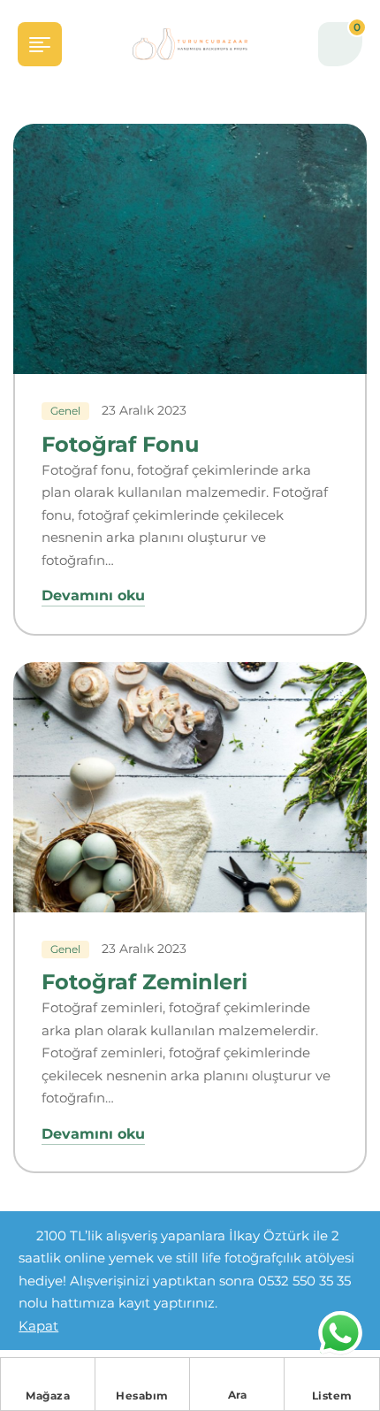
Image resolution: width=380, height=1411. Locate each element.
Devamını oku (93, 595)
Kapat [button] (38, 1325)
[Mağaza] (48, 1375)
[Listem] (332, 1375)
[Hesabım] (142, 1375)
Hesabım (142, 1395)
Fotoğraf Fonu (120, 444)
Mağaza (48, 1395)
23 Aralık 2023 (144, 410)
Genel (65, 410)
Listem (332, 1395)
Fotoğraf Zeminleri (144, 982)
